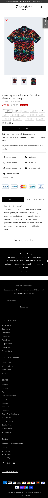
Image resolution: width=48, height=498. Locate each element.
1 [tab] (21, 271)
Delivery (5, 388)
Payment (5, 385)
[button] (45, 23)
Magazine (5, 403)
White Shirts (6, 325)
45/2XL (31, 115)
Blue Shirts (6, 329)
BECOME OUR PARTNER (10, 472)
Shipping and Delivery (35, 199)
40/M (34, 111)
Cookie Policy (7, 425)
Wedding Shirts (7, 366)
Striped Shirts (7, 344)
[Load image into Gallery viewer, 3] (33, 81)
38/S (17, 111)
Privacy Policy (7, 429)
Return (4, 392)
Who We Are (6, 418)
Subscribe (24, 307)
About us (5, 407)
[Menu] (3, 8)
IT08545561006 (8, 447)
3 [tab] (26, 271)
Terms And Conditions (10, 414)
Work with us (6, 432)
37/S (8, 111)
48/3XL (18, 119)
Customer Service (9, 396)
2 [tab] (24, 271)
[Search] (45, 7)
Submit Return (7, 421)
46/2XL (41, 115)
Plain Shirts (6, 340)
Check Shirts (6, 347)
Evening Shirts (7, 362)
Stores (4, 399)
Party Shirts (6, 373)
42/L (5, 115)
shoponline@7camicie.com (12, 444)
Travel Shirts (6, 370)
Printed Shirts (7, 351)
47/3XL (6, 119)
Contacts (5, 410)
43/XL (14, 115)
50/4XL (41, 119)
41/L (42, 111)
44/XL (22, 115)
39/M (25, 111)
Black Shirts (6, 333)
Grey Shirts (6, 336)
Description (13, 199)
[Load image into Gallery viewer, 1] (15, 81)
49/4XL (29, 119)
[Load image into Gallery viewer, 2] (24, 81)
